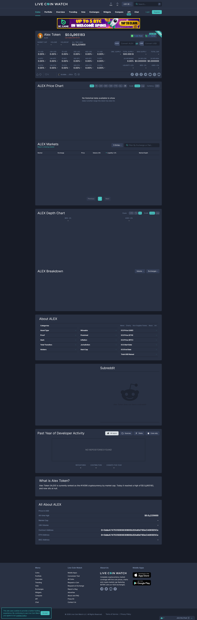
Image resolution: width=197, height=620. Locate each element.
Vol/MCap (65, 42)
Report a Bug (73, 589)
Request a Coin (73, 582)
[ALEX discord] (159, 74)
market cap (42, 42)
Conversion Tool (74, 576)
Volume (139, 271)
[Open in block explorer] (79, 74)
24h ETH (53, 65)
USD (127, 4)
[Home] (114, 573)
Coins (37, 573)
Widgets (38, 592)
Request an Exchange (76, 586)
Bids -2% (143, 65)
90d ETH (88, 65)
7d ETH (64, 65)
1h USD (40, 52)
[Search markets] (126, 145)
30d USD (77, 52)
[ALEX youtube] (150, 74)
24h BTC (53, 58)
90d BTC (88, 58)
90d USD (88, 52)
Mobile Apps (72, 573)
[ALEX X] (137, 74)
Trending (38, 582)
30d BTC (77, 58)
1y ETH (99, 65)
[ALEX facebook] (141, 74)
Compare (38, 596)
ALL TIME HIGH (77, 42)
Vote (37, 586)
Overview (38, 579)
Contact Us (72, 602)
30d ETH (77, 65)
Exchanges (152, 271)
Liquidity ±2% (128, 65)
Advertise (71, 592)
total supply (128, 52)
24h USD (53, 52)
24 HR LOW (142, 58)
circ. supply (116, 52)
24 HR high (154, 58)
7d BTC (64, 58)
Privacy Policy (126, 614)
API (36, 599)
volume (54, 42)
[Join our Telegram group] (102, 589)
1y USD (99, 52)
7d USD (64, 52)
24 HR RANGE (129, 58)
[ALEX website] (132, 74)
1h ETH (40, 65)
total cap (155, 52)
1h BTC (40, 58)
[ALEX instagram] (154, 74)
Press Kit (71, 599)
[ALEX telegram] (145, 74)
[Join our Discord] (111, 589)
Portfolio (38, 576)
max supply (141, 52)
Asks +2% (155, 65)
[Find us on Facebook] (115, 589)
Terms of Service (112, 614)
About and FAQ (73, 596)
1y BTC (99, 58)
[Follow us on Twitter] (106, 589)
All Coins (71, 579)
